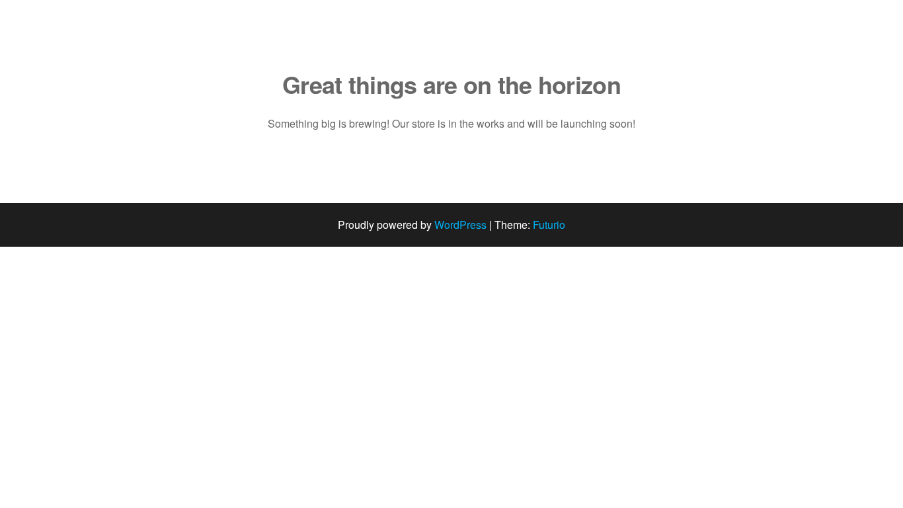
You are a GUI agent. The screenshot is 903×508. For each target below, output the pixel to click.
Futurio (549, 224)
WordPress (460, 224)
